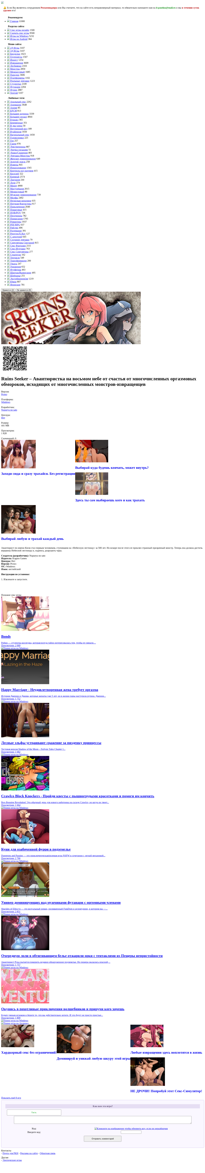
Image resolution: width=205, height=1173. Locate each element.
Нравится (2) (8, 290)
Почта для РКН (10, 1153)
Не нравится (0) (24, 290)
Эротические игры (12, 1160)
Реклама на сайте (29, 1153)
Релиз (4, 394)
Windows (5, 402)
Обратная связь (47, 1153)
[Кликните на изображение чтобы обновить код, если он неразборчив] (131, 1128)
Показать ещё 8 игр (11, 1098)
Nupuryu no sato (9, 410)
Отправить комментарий (103, 1139)
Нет (3, 417)
